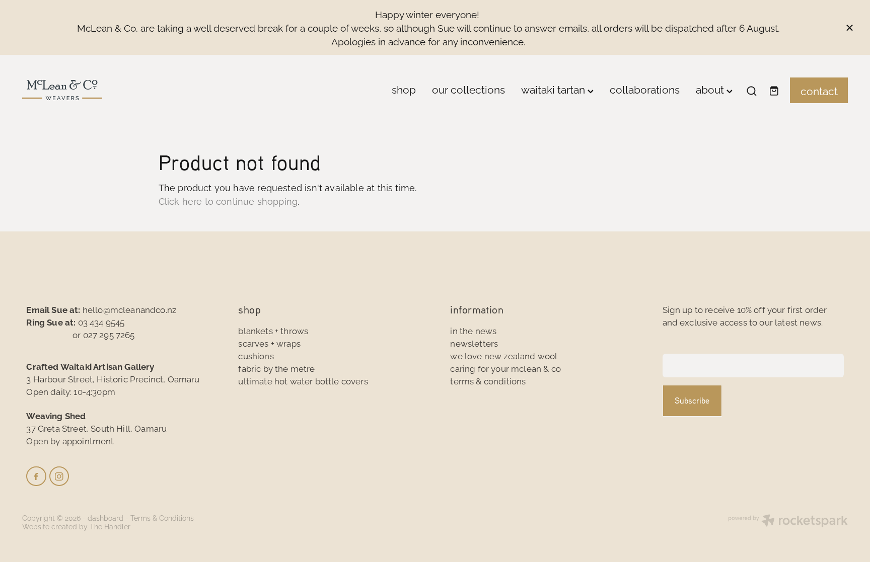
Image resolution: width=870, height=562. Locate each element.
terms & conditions (488, 380)
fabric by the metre (276, 368)
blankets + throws (273, 330)
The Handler (110, 526)
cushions (255, 355)
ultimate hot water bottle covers (303, 380)
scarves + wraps (269, 343)
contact (819, 90)
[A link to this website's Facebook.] (36, 476)
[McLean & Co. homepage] (104, 90)
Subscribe (692, 400)
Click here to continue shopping (228, 201)
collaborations (645, 88)
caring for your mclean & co (505, 368)
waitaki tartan (554, 88)
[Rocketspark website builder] (788, 521)
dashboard (105, 517)
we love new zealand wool (503, 355)
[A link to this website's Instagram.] (59, 476)
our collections (468, 88)
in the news (473, 330)
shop (404, 88)
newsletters (474, 343)
